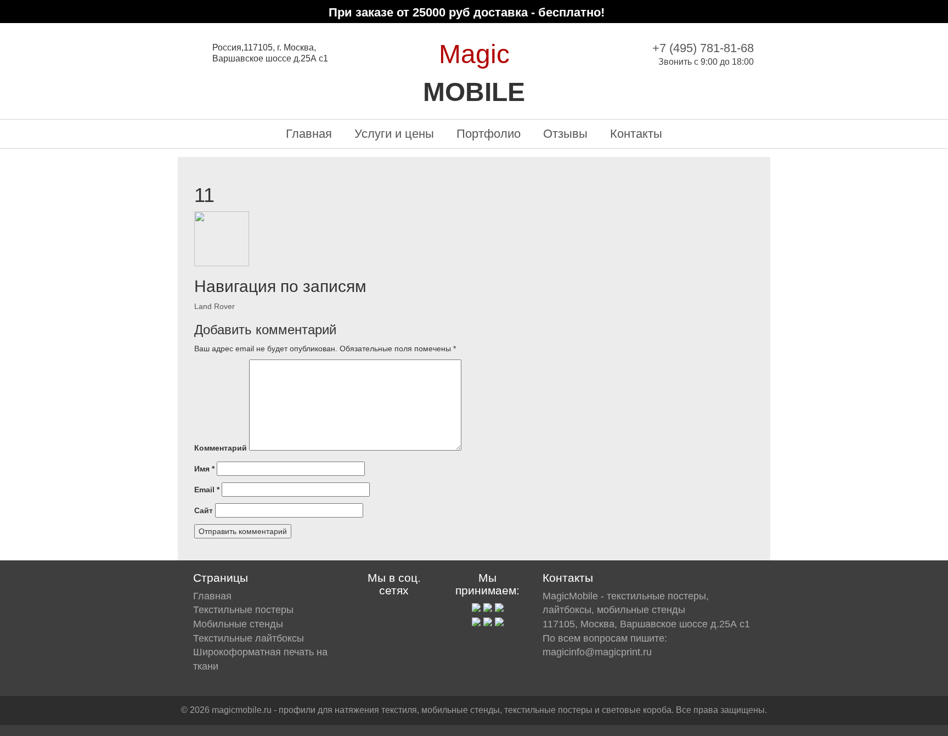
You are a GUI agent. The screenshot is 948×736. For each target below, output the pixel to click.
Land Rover (214, 306)
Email (206, 489)
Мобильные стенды (238, 624)
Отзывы (565, 134)
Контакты (636, 134)
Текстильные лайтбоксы (248, 638)
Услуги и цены (394, 134)
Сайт (203, 510)
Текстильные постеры (243, 609)
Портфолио (488, 134)
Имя (204, 468)
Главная (309, 134)
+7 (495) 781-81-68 (703, 48)
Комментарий (220, 447)
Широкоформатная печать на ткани (260, 659)
